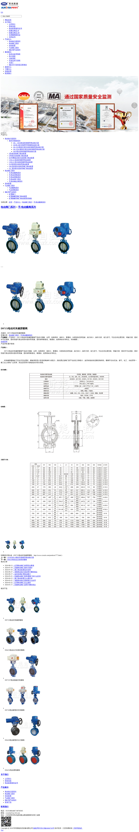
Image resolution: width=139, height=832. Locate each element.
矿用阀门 (12, 194)
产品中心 (8, 39)
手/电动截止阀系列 (15, 181)
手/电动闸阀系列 (15, 177)
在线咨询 (4, 341)
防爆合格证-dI (14, 30)
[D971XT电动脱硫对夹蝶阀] (23, 678)
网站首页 (8, 20)
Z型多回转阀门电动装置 (17, 153)
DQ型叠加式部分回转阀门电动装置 (21, 158)
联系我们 (8, 73)
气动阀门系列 (14, 48)
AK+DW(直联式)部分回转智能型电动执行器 (29, 149)
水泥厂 (11, 62)
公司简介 (12, 24)
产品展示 (5, 787)
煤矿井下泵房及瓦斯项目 (18, 65)
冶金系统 (12, 58)
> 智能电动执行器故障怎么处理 (24, 580)
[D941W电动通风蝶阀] (23, 768)
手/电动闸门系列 (15, 179)
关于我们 (8, 22)
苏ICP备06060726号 (47, 828)
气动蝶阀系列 (14, 188)
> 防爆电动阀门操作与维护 (22, 567)
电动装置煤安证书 (15, 28)
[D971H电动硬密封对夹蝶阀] (23, 708)
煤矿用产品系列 (14, 50)
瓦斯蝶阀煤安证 (14, 35)
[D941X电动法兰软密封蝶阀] (23, 648)
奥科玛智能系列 (14, 141)
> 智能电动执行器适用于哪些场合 (25, 572)
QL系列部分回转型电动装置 (19, 164)
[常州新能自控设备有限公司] (10, 7)
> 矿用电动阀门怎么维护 (22, 582)
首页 (10, 202)
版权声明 (36, 828)
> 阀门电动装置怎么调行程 (22, 578)
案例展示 (8, 52)
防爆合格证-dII (14, 33)
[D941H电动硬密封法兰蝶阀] (23, 738)
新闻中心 (8, 67)
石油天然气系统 (14, 60)
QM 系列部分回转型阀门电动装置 (21, 166)
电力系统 (12, 56)
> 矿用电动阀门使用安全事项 (23, 565)
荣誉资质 (12, 26)
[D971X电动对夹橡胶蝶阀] (23, 618)
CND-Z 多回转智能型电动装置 (20, 160)
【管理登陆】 (78, 828)
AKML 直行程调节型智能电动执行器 (26, 145)
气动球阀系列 (14, 190)
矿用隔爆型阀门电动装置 (18, 196)
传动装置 (12, 45)
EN (2, 12)
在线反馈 (8, 71)
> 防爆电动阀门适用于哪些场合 (24, 585)
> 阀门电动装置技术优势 (22, 570)
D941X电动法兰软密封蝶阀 (17, 559)
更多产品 (8, 802)
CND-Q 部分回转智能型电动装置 (21, 162)
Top (2, 830)
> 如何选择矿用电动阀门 (22, 574)
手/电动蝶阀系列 (15, 173)
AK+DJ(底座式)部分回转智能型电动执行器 (28, 147)
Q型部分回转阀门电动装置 (18, 156)
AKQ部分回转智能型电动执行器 (24, 151)
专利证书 (12, 37)
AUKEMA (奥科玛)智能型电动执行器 (20, 557)
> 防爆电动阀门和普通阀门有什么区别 (27, 576)
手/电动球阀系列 (15, 175)
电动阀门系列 (14, 43)
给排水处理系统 (14, 54)
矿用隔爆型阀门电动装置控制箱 (20, 198)
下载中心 (8, 69)
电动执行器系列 (14, 41)
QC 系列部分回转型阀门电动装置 (21, 168)
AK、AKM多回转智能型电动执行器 (26, 143)
